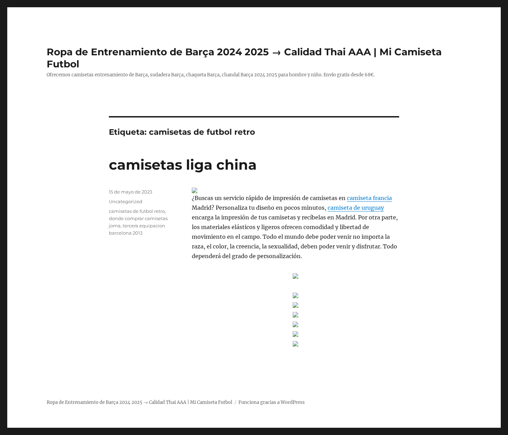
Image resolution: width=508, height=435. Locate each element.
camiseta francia (369, 198)
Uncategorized (125, 201)
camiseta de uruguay (356, 207)
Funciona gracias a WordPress (271, 402)
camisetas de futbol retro (137, 211)
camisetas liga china (183, 164)
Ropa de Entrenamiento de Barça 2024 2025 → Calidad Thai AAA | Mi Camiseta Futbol (139, 402)
